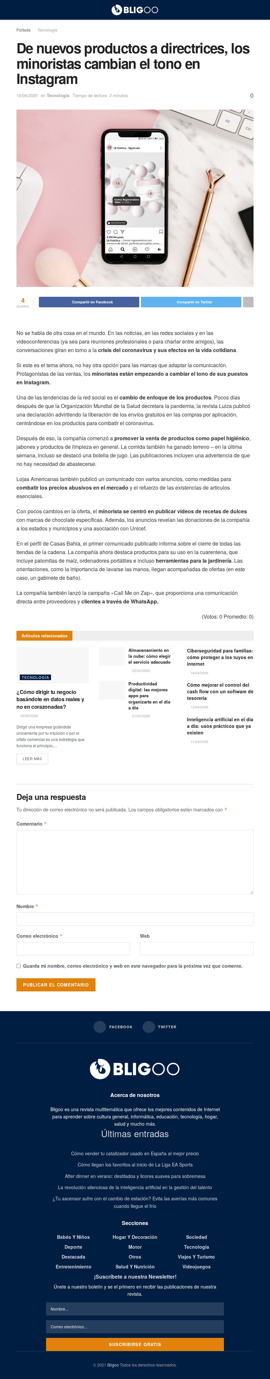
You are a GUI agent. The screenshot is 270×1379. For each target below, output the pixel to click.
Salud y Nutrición (135, 1266)
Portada (23, 30)
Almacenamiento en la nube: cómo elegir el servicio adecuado (149, 656)
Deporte (73, 1246)
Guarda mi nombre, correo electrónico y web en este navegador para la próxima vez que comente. (133, 965)
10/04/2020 (27, 95)
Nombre (27, 906)
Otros (135, 1256)
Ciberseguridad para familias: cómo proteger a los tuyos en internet (220, 657)
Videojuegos (196, 1266)
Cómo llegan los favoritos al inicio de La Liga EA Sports (135, 1164)
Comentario (31, 823)
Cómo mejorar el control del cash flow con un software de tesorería (220, 691)
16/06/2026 (28, 715)
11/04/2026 (199, 741)
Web (145, 935)
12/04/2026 (199, 707)
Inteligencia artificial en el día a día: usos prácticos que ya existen (220, 726)
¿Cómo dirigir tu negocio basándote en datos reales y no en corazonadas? (50, 699)
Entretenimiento (74, 1266)
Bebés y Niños (73, 1237)
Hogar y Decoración (135, 1237)
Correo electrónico (39, 935)
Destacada (73, 1256)
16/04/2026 (199, 673)
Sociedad (196, 1237)
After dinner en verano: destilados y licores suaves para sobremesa (135, 1176)
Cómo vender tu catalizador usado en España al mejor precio (135, 1153)
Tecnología (47, 30)
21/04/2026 (140, 716)
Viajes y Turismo (196, 1256)
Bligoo (113, 1364)
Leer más (32, 758)
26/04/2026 (140, 670)
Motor (135, 1246)
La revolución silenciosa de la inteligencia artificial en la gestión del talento (135, 1187)
